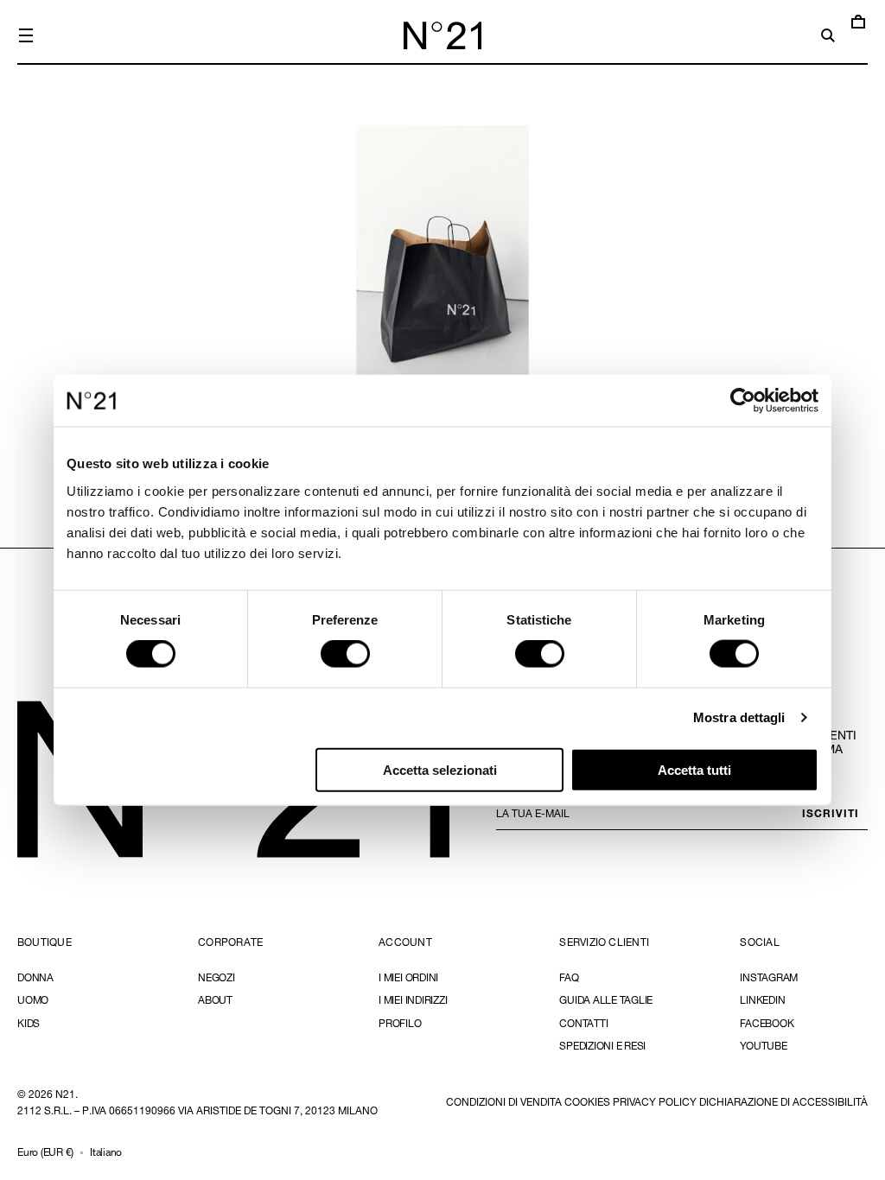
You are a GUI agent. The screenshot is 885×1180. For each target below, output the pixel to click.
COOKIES (587, 1101)
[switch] (345, 654)
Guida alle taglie (606, 999)
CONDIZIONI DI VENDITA (504, 1101)
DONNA (35, 977)
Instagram (769, 977)
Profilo (400, 1023)
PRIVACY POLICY (655, 1101)
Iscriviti (830, 813)
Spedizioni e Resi (602, 1045)
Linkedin (762, 999)
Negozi (216, 977)
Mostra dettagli (739, 717)
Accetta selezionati (440, 769)
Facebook (766, 1023)
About (215, 999)
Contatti (583, 1023)
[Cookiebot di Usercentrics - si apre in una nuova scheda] (742, 401)
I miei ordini (408, 977)
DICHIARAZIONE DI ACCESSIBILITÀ (783, 1101)
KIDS (28, 1023)
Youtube (763, 1045)
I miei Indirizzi (413, 999)
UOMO (32, 999)
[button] (26, 35)
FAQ (568, 977)
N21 (65, 1094)
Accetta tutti (694, 769)
